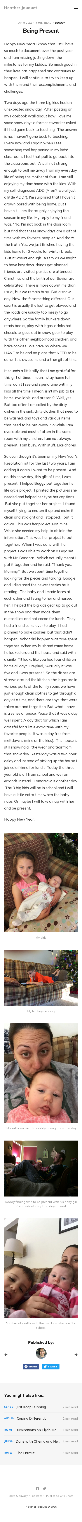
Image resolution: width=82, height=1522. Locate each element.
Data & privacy (18, 1495)
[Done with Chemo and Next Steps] (41, 1441)
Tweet (53, 1366)
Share (33, 1366)
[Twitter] (44, 1488)
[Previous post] (7, 1354)
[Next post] (74, 1354)
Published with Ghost (59, 1495)
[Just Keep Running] (41, 1407)
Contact (37, 1495)
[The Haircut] (41, 1453)
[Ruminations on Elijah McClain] (41, 1430)
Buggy (60, 22)
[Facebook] (37, 1488)
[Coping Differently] (41, 1418)
